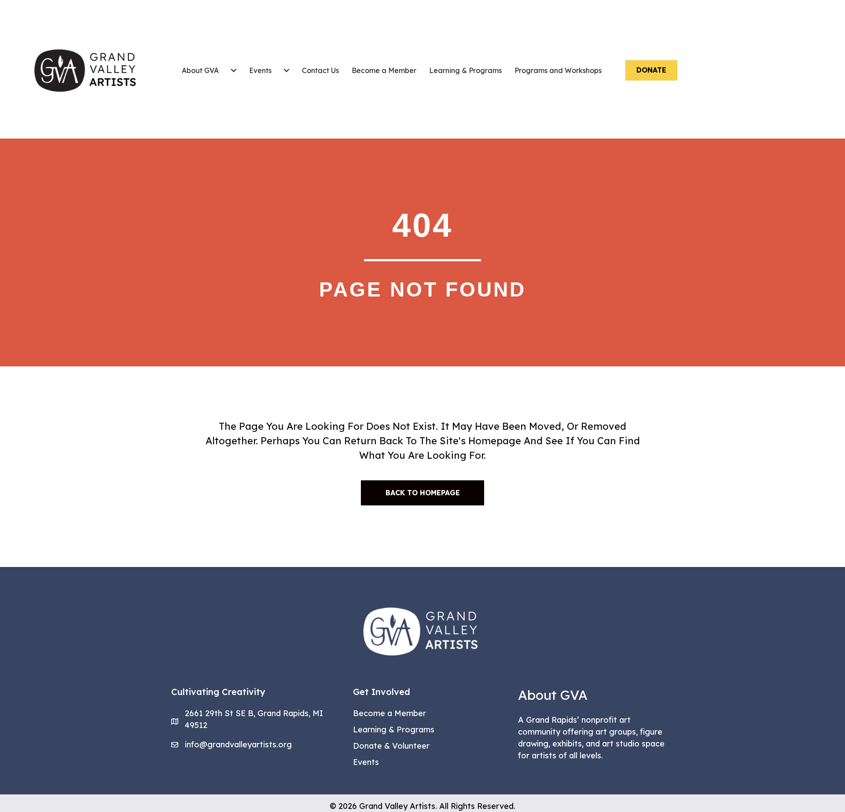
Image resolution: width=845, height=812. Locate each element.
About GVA (200, 70)
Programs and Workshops (558, 70)
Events (260, 70)
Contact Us (320, 70)
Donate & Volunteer (391, 746)
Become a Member (384, 70)
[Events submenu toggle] (286, 70)
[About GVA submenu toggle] (233, 70)
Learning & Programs (465, 70)
